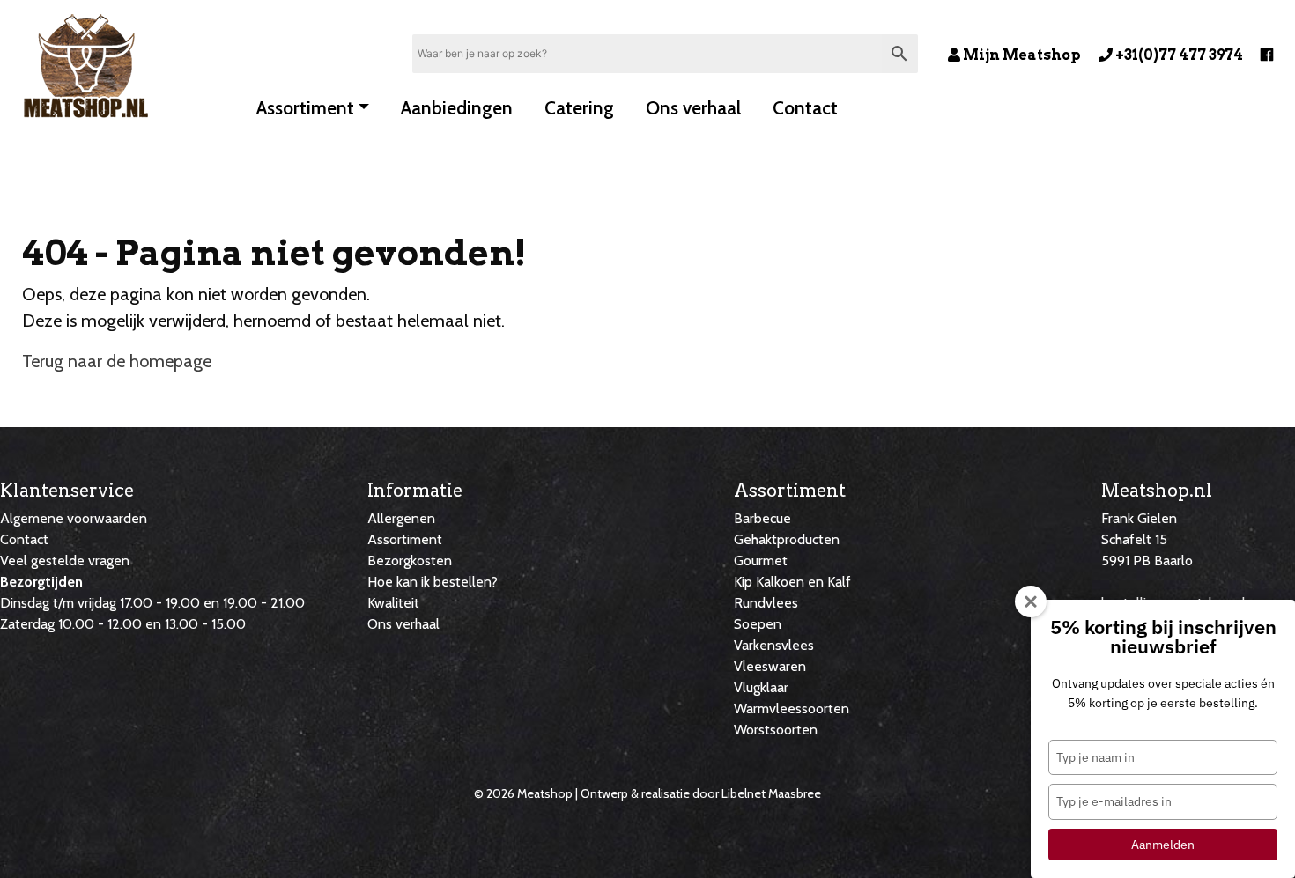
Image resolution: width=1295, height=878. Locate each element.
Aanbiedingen (457, 108)
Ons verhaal (693, 108)
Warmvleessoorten (791, 708)
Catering (579, 108)
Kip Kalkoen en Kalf (792, 581)
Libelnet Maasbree (771, 793)
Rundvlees (766, 602)
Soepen (757, 624)
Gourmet (761, 560)
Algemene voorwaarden (73, 518)
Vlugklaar (761, 687)
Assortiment (305, 108)
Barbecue (762, 518)
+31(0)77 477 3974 (1178, 55)
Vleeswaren (770, 666)
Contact (805, 108)
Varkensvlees (774, 645)
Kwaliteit (393, 602)
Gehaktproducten (787, 539)
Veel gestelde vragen (65, 560)
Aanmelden (1163, 844)
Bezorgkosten (409, 560)
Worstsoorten (776, 729)
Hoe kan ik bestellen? (432, 581)
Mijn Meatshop (1020, 55)
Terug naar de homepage (116, 361)
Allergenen (401, 518)
